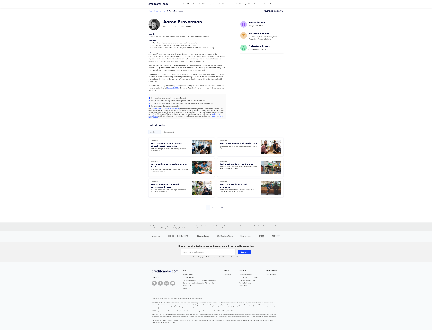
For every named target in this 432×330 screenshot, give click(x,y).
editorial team (156, 109)
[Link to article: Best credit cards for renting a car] (271, 167)
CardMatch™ (188, 4)
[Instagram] (166, 283)
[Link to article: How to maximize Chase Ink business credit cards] (202, 188)
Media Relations (245, 283)
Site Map (186, 288)
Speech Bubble (173, 88)
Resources (258, 4)
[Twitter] (154, 283)
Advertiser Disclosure (274, 11)
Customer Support (245, 274)
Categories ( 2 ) (169, 132)
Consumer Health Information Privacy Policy (199, 283)
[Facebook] (160, 283)
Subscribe (244, 252)
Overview (227, 274)
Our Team (274, 4)
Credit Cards (153, 11)
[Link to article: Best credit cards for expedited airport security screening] (202, 147)
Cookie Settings (188, 277)
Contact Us (243, 286)
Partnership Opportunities (248, 277)
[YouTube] (172, 283)
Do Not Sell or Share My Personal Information (199, 280)
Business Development (247, 280)
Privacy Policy (235, 257)
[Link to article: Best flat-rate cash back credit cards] (271, 147)
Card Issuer (223, 4)
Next (223, 207)
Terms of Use (187, 286)
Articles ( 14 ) (154, 132)
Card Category (205, 4)
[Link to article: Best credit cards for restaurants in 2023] (202, 167)
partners (213, 116)
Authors (163, 11)
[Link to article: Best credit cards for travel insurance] (271, 188)
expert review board (172, 109)
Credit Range (241, 4)
